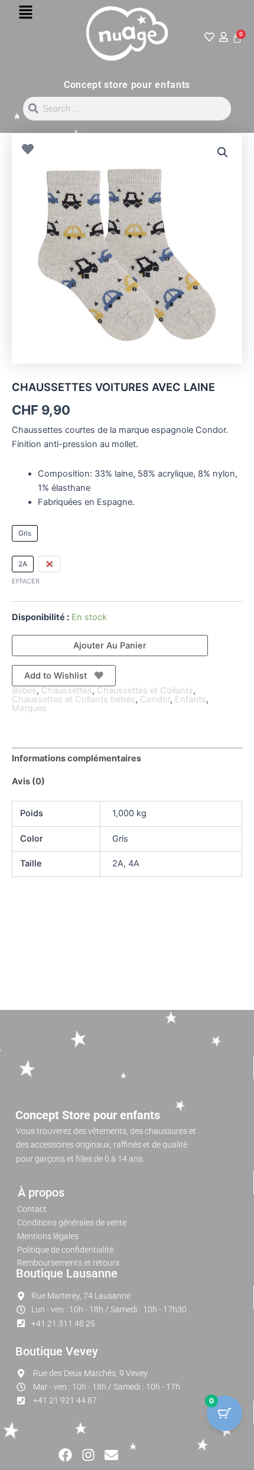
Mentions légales (48, 1236)
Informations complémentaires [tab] (76, 758)
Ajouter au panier (109, 645)
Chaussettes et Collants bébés (73, 699)
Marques (29, 708)
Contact (32, 1209)
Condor (155, 699)
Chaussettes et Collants (145, 690)
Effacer (26, 581)
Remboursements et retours (68, 1262)
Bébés (24, 690)
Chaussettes (66, 690)
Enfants (190, 699)
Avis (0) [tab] (28, 781)
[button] (25, 12)
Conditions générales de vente (71, 1222)
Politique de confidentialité (65, 1249)
